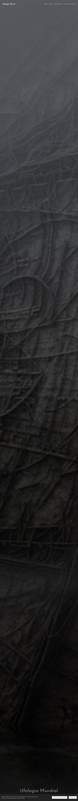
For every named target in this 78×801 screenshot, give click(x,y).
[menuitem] (46, 3)
